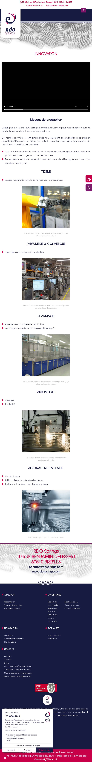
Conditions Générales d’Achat (17, 670)
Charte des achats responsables (18, 673)
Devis (6, 663)
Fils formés (52, 621)
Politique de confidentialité (22, 756)
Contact (8, 656)
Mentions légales (43, 756)
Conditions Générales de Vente (18, 666)
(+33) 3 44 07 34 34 (35, 5)
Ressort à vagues (72, 605)
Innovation (8, 635)
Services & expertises (13, 605)
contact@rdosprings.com (58, 5)
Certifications (10, 642)
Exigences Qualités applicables (17, 676)
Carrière (7, 659)
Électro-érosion (71, 602)
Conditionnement (72, 608)
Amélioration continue (14, 639)
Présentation (9, 602)
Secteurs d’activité (12, 609)
